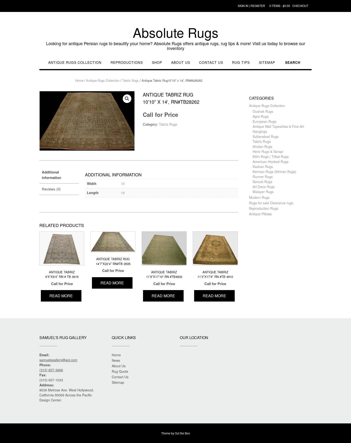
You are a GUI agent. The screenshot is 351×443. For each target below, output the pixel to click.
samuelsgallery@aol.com (58, 359)
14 (123, 192)
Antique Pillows (260, 213)
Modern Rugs (259, 197)
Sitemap (267, 62)
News (116, 360)
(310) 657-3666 (51, 369)
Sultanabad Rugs (266, 136)
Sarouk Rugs (262, 181)
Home (79, 80)
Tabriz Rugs (130, 80)
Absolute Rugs (175, 32)
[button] (127, 98)
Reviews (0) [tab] (51, 188)
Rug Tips (241, 62)
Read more (61, 295)
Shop (157, 62)
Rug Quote (120, 371)
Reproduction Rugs (263, 208)
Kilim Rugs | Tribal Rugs (271, 156)
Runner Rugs (263, 176)
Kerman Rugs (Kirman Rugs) (274, 171)
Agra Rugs (261, 116)
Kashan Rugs (263, 166)
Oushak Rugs (263, 111)
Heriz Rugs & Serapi (268, 151)
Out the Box (182, 433)
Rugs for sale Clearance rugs (271, 202)
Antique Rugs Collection (74, 62)
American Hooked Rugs (270, 161)
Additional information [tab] (51, 174)
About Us (180, 62)
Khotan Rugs (262, 146)
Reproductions (127, 62)
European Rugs (264, 121)
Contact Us (211, 62)
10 (123, 183)
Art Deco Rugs (264, 186)
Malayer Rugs (263, 191)
